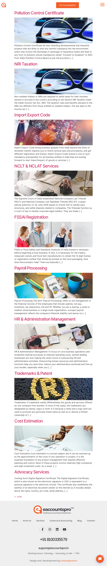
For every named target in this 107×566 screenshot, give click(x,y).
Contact (91, 520)
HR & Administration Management (44, 319)
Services (40, 520)
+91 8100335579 (53, 539)
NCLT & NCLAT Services (36, 166)
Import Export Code (32, 114)
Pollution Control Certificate (39, 12)
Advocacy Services (31, 471)
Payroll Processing (30, 268)
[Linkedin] (57, 529)
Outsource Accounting (61, 520)
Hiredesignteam (69, 560)
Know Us (27, 520)
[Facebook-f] (43, 529)
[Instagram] (50, 529)
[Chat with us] (100, 559)
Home (15, 520)
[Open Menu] (102, 4)
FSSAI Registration (31, 217)
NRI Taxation (25, 64)
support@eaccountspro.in (53, 548)
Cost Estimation (28, 421)
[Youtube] (64, 529)
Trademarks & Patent (33, 373)
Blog (79, 520)
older (18, 496)
